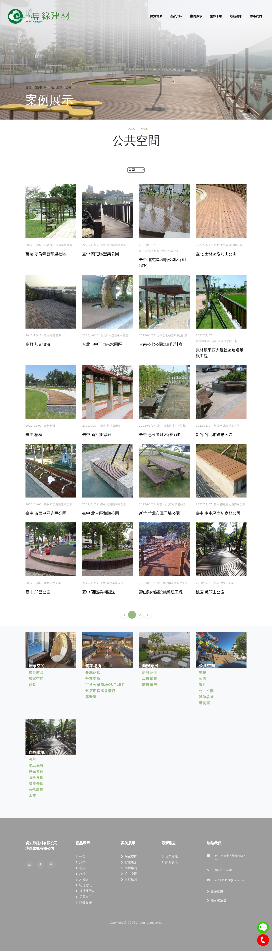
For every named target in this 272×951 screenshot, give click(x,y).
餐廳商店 (93, 672)
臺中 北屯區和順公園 (113, 504)
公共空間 (206, 691)
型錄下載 (216, 16)
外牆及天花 (87, 891)
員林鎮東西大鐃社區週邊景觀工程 (217, 341)
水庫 (32, 796)
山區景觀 (36, 777)
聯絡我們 (256, 16)
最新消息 (236, 16)
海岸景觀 (36, 783)
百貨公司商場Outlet (104, 684)
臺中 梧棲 (50, 426)
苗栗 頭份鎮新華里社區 (58, 245)
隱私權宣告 (219, 900)
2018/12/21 (204, 583)
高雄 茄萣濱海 (52, 335)
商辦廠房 (149, 684)
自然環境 (36, 789)
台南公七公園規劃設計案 (172, 335)
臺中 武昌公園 (52, 583)
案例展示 (196, 16)
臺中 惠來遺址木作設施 (171, 426)
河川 (32, 759)
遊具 (202, 684)
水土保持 (36, 765)
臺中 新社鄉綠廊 (110, 426)
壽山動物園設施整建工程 (172, 583)
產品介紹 (176, 16)
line (263, 927)
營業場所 (93, 678)
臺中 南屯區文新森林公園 (229, 504)
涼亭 (82, 862)
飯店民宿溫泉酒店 (100, 691)
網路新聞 (171, 862)
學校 (202, 672)
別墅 (32, 684)
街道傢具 (85, 885)
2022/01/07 (33, 245)
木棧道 (84, 879)
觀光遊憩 (36, 771)
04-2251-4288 (263, 940)
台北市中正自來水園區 (114, 335)
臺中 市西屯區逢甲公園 (58, 504)
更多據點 (217, 891)
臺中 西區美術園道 (111, 583)
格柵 (82, 874)
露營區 (91, 697)
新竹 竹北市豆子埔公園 (171, 504)
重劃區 (204, 703)
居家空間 (36, 678)
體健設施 (206, 697)
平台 (82, 856)
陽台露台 (36, 672)
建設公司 (149, 672)
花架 (82, 868)
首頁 (28, 87)
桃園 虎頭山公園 (224, 583)
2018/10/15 (33, 335)
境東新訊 (171, 856)
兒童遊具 (85, 897)
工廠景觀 (149, 678)
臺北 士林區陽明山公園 (228, 245)
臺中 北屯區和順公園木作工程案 (159, 251)
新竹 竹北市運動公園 (227, 426)
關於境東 (156, 16)
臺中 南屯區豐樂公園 (113, 245)
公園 (202, 678)
